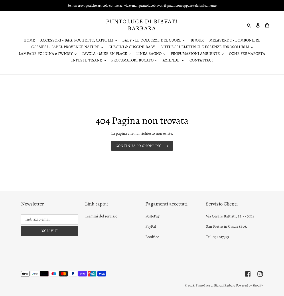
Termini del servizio (101, 216)
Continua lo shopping (139, 145)
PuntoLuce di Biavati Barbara (142, 25)
